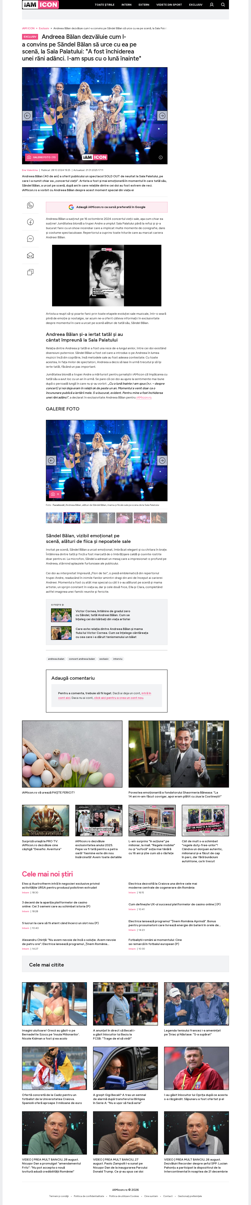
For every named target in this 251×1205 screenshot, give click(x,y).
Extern (144, 4)
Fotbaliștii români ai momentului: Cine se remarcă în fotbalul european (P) (179, 944)
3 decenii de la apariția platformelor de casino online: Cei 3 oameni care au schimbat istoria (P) (72, 907)
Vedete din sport (169, 4)
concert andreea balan (82, 658)
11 (58, 494)
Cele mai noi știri (47, 874)
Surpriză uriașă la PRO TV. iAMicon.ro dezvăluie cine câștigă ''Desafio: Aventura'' (45, 834)
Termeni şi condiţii (59, 1196)
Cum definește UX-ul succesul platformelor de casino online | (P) (179, 907)
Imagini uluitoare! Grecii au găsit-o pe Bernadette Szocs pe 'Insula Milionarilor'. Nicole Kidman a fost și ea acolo (54, 1011)
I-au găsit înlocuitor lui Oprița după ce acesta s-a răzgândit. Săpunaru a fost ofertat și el (196, 1076)
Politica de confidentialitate (89, 1196)
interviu (117, 658)
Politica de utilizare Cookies (124, 1196)
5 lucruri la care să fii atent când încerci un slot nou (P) (72, 925)
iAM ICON (28, 28)
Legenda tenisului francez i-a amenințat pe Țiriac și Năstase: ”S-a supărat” (196, 1011)
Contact (168, 1196)
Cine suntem (151, 1196)
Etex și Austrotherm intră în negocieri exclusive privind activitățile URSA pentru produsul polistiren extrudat (72, 888)
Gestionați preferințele (190, 1196)
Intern (126, 4)
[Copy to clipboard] (30, 272)
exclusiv (104, 658)
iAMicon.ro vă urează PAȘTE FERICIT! (72, 760)
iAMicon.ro (143, 397)
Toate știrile (104, 4)
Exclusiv (196, 4)
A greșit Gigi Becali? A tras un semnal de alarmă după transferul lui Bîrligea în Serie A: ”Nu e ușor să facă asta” (125, 1076)
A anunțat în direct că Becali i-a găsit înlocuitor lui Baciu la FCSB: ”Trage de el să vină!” (125, 1011)
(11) (44, 157)
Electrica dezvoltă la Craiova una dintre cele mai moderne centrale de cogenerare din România (179, 888)
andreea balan (56, 658)
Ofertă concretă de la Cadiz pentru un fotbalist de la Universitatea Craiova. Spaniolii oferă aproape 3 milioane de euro (54, 1076)
